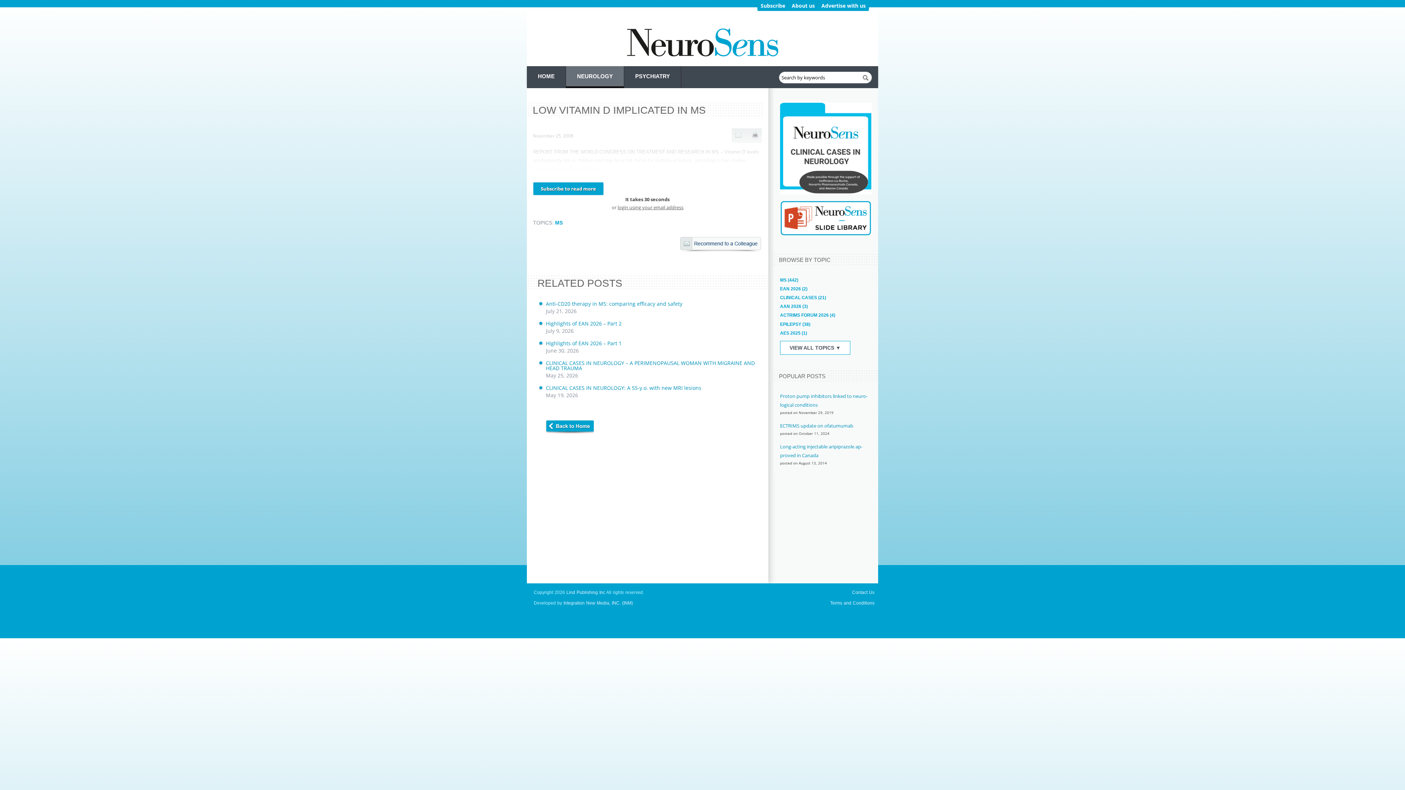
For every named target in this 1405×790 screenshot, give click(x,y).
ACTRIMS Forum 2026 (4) (807, 315)
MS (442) (789, 280)
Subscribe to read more (568, 188)
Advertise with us (843, 5)
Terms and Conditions (852, 603)
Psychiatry (652, 76)
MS (559, 223)
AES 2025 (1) (793, 333)
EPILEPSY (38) (795, 324)
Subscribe (773, 5)
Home (546, 76)
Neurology (595, 76)
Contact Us (863, 592)
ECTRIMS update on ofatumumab (816, 425)
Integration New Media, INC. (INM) (598, 603)
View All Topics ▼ (815, 348)
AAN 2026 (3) (794, 306)
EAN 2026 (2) (794, 288)
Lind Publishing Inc (585, 592)
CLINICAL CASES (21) (803, 297)
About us (803, 5)
